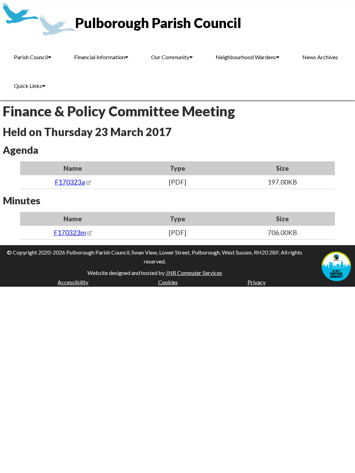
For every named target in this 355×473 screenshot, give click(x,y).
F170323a (70, 182)
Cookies (168, 282)
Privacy (257, 282)
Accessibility (73, 282)
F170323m (70, 233)
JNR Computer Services (194, 272)
